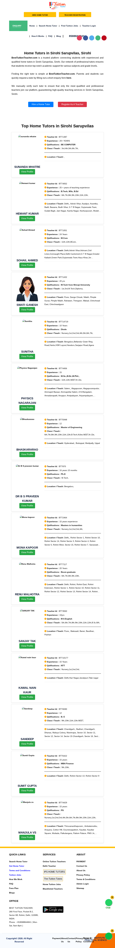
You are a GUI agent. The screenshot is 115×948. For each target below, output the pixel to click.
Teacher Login (88, 26)
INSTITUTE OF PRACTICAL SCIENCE (96, 939)
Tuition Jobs (15, 875)
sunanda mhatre (27, 166)
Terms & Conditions (85, 879)
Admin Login (82, 884)
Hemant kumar (27, 213)
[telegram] (44, 904)
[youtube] (63, 904)
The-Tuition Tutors (53, 879)
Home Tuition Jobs (52, 884)
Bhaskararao (27, 449)
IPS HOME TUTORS (54, 872)
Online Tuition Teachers (54, 861)
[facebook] (53, 904)
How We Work (15, 879)
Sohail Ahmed (27, 260)
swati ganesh (27, 304)
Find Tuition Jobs (68, 26)
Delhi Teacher (49, 866)
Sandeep (27, 739)
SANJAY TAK (27, 641)
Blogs (12, 893)
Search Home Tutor (47, 26)
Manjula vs (27, 832)
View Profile (27, 171)
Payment (56, 938)
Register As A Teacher (72, 104)
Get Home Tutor (16, 866)
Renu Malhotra (27, 594)
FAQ (49, 36)
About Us (80, 870)
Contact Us (81, 866)
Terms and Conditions (19, 870)
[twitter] (49, 904)
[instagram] (58, 904)
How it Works (36, 36)
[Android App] (53, 909)
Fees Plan (14, 888)
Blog (57, 36)
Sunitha (27, 351)
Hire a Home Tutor (41, 104)
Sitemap (80, 888)
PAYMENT (81, 861)
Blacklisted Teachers (53, 889)
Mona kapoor (27, 547)
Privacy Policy (83, 875)
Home (32, 26)
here (68, 78)
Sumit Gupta (27, 785)
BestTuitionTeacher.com (24, 58)
